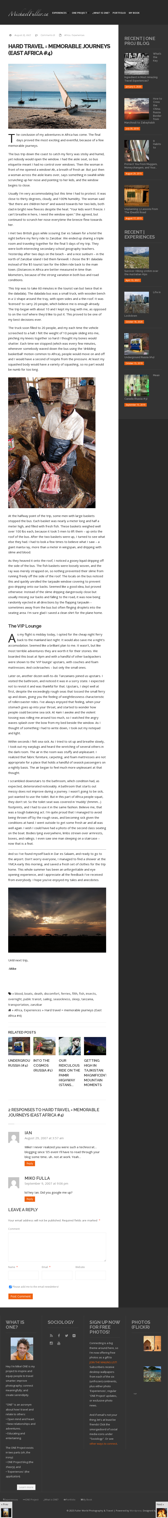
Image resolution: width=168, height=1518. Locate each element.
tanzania (87, 999)
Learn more (26, 1487)
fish (81, 993)
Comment (14, 1229)
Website (80, 1267)
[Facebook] (59, 1335)
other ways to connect (103, 1443)
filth (74, 993)
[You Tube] (59, 1343)
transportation (18, 1004)
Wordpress (136, 1510)
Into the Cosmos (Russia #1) (43, 1065)
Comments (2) (48, 35)
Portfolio (119, 12)
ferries (65, 993)
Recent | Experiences (139, 234)
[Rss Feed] (51, 1335)
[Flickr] (74, 1335)
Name (13, 1267)
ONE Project (79, 13)
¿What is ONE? (101, 12)
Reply (30, 1163)
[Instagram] (51, 1343)
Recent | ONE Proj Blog (139, 41)
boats (28, 993)
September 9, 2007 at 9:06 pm (46, 1183)
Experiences (59, 13)
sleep (76, 999)
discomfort (51, 993)
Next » (160, 1504)
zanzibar (36, 1004)
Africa (67, 35)
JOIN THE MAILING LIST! (103, 1362)
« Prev (4, 1504)
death (38, 993)
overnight (15, 999)
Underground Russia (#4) (139, 357)
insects (91, 993)
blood (19, 993)
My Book (134, 12)
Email (46, 1267)
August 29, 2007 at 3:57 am (44, 1138)
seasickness (61, 999)
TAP (135, 1393)
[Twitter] (66, 1335)
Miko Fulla (37, 1178)
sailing (47, 999)
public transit (32, 999)
